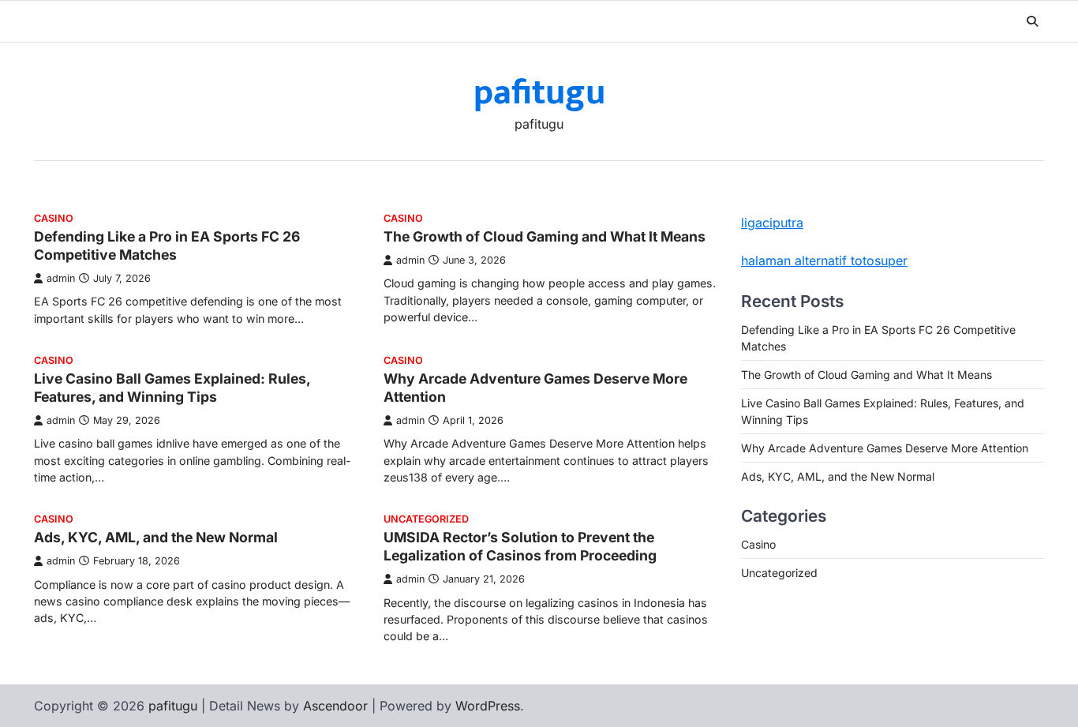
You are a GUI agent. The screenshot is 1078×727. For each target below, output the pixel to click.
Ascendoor (335, 706)
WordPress (487, 706)
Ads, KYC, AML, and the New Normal (156, 537)
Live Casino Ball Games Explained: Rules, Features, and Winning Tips (172, 387)
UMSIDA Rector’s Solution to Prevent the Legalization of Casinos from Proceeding (520, 546)
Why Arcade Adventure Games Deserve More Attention (884, 448)
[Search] (1032, 21)
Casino (53, 218)
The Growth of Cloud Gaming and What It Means (545, 236)
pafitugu (539, 92)
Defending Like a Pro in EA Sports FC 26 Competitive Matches (167, 245)
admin (61, 278)
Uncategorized (426, 519)
